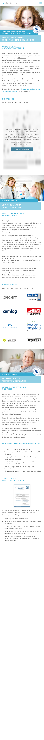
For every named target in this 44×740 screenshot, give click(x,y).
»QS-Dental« (21, 58)
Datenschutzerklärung (22, 144)
